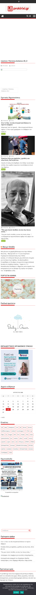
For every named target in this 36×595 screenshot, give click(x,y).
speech (3, 442)
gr (31, 431)
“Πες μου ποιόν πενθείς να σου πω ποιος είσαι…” (16, 552)
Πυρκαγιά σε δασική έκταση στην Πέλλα (13, 256)
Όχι (22, 592)
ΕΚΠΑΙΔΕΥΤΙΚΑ (5, 445)
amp (5, 427)
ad (2, 427)
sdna (20, 438)
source (30, 438)
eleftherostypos (5, 431)
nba (27, 434)
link (15, 434)
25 (8, 409)
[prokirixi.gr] (2, 16)
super (8, 442)
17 (3, 407)
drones (30, 427)
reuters (16, 438)
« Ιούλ (3, 417)
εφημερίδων (15, 492)
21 (23, 407)
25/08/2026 (5, 120)
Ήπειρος (21, 442)
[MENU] (34, 16)
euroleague (20, 431)
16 (32, 404)
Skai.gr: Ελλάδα (8, 247)
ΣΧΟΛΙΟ (31, 449)
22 (28, 407)
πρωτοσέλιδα (9, 492)
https (2, 434)
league (10, 434)
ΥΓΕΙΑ (10, 452)
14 (23, 404)
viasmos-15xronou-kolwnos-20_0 (7, 90)
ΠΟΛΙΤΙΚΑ (15, 449)
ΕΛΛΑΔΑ (12, 445)
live (18, 434)
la (6, 434)
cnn (17, 427)
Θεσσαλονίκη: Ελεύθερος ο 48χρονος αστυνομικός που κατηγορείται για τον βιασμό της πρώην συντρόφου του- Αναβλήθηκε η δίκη (18, 268)
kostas (12, 120)
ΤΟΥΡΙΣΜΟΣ (4, 452)
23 (32, 407)
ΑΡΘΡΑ (27, 442)
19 (13, 407)
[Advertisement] (18, 40)
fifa (28, 431)
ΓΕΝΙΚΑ (32, 442)
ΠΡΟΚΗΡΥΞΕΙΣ (23, 449)
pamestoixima (5, 438)
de (20, 427)
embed (13, 431)
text (13, 442)
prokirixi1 (13, 65)
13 (18, 404)
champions (11, 427)
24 (3, 409)
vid (16, 442)
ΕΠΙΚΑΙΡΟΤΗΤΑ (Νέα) (21, 445)
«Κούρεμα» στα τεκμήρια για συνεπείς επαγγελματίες (17, 555)
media (22, 434)
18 (8, 407)
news (31, 434)
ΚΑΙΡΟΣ (3, 449)
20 (18, 407)
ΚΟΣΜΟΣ (9, 449)
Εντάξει (16, 592)
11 (8, 404)
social (25, 438)
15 (28, 404)
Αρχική (3, 133)
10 (3, 404)
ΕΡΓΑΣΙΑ (31, 445)
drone (24, 427)
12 (13, 404)
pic (11, 438)
